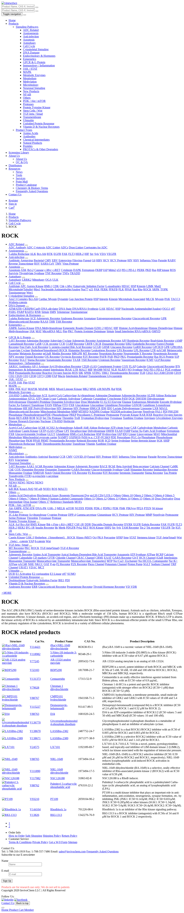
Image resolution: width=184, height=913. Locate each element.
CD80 (47, 376)
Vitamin (90, 443)
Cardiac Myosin (48, 299)
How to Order (17, 835)
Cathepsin (86, 398)
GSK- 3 (51, 508)
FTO (65, 405)
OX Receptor (52, 356)
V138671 (35, 738)
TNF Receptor (53, 273)
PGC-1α (136, 437)
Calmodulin (25, 557)
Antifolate (14, 286)
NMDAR (38, 472)
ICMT (150, 359)
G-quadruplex (113, 286)
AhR (86, 427)
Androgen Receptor (72, 318)
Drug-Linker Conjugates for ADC (88, 247)
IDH (103, 408)
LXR (155, 408)
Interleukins (57, 369)
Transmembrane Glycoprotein (105, 376)
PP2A (140, 508)
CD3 (25, 376)
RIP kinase (163, 270)
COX (125, 366)
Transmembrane (32, 117)
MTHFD (83, 411)
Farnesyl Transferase (32, 405)
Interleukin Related (77, 376)
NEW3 (39, 482)
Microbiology (30, 84)
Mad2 (157, 286)
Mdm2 (112, 270)
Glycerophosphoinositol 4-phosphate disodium (63, 722)
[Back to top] (2, 907)
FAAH (119, 430)
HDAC (126, 286)
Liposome (146, 408)
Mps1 (37, 289)
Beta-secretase (141, 466)
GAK (102, 308)
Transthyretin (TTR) (20, 476)
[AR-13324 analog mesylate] (15, 662)
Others (27, 97)
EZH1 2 (99, 328)
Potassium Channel (116, 564)
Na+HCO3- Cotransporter (153, 560)
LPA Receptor (125, 350)
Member (29, 909)
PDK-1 (98, 508)
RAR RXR (145, 414)
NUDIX (79, 508)
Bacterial (39, 260)
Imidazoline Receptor (166, 469)
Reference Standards (62, 501)
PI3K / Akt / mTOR (34, 100)
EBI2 (129, 343)
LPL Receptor (142, 350)
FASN (48, 405)
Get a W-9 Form (58, 842)
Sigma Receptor (36, 359)
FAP (54, 376)
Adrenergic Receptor (48, 318)
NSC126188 (57, 778)
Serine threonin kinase (143, 440)
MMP (74, 411)
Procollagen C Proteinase (91, 414)
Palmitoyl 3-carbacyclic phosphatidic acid (63, 785)
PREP (72, 414)
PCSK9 (105, 437)
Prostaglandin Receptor (140, 356)
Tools (19, 175)
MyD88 (97, 369)
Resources (14, 168)
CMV (48, 260)
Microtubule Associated (131, 299)
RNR (38, 311)
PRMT (45, 440)
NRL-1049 (56, 759)
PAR (110, 356)
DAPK (77, 270)
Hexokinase (15, 408)
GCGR (97, 347)
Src (92, 253)
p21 (91, 289)
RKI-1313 (56, 814)
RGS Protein (166, 356)
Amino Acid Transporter (47, 554)
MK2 (86, 388)
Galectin (141, 366)
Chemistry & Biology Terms (32, 188)
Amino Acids (30, 133)
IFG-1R (30, 527)
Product (14, 909)
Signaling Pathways (27, 26)
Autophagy (29, 42)
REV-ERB (22, 418)
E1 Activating (23, 573)
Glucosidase (97, 405)
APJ (124, 340)
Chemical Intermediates (36, 139)
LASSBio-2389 (59, 738)
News (19, 171)
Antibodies (29, 136)
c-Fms (54, 524)
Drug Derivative (164, 498)
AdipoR (78, 427)
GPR (164, 318)
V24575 (34, 747)
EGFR (57, 253)
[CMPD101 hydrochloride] (15, 699)
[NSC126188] (10, 778)
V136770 (35, 722)
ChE (11, 469)
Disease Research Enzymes (24, 421)
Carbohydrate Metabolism (152, 427)
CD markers (40, 557)
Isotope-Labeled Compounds (66, 498)
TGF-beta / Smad (33, 113)
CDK (56, 286)
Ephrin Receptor (151, 524)
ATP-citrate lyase (120, 427)
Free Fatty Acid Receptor (34, 347)
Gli (93, 260)
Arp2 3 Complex (18, 299)
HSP (133, 286)
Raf (113, 388)
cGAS (93, 366)
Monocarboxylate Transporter (53, 560)
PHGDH (173, 411)
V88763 (34, 713)
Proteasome (112, 414)
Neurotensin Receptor (165, 353)
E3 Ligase (55, 573)
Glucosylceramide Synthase (31, 434)
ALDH (151, 395)
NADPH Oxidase (99, 411)
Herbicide (69, 421)
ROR (32, 418)
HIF (86, 253)
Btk (48, 524)
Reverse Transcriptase (21, 263)
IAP (105, 270)
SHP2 (107, 527)
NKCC (39, 564)
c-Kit (62, 524)
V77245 (34, 661)
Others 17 (44, 501)
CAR (133, 427)
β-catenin (40, 541)
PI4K (122, 508)
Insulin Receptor (44, 527)
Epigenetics (29, 59)
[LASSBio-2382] (12, 731)
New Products (31, 91)
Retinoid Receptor (87, 440)
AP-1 (35, 366)
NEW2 (30, 482)
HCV (106, 260)
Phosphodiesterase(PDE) (37, 414)
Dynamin (63, 299)
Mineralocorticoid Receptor (24, 321)
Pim (65, 331)
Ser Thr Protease (52, 418)
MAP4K (43, 388)
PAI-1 (158, 411)
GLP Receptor (162, 359)
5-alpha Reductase (19, 253)
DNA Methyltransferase (48, 328)
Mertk (62, 527)
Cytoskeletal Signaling (36, 49)
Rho (140, 289)
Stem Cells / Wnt (32, 110)
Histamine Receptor (79, 350)
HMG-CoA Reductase (82, 434)
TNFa (65, 273)
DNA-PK (41, 508)
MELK (61, 508)
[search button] (36, 7)
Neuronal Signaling (34, 88)
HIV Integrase (65, 408)
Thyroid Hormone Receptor (109, 586)
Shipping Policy (52, 835)
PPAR (128, 289)
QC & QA (22, 162)
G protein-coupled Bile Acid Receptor (70, 347)
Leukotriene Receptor (103, 350)
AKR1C (13, 366)
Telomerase (63, 311)
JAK (32, 331)
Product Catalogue (26, 184)
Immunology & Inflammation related (29, 369)
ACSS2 (50, 427)
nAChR (22, 564)
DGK (131, 398)
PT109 (54, 799)
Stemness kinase (146, 537)
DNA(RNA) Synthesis (85, 308)
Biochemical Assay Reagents (53, 495)
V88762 (34, 785)
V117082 (35, 778)
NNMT (13, 450)
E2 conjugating (40, 573)
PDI (165, 411)
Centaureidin (57, 678)
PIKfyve (131, 508)
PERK (141, 270)
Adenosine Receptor (38, 340)
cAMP (178, 340)
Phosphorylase (17, 440)
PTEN (147, 508)
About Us (14, 155)
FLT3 (71, 253)
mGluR (47, 353)
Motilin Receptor (61, 353)
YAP (31, 541)
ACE (33, 318)
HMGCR (95, 408)
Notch (48, 472)
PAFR (103, 356)
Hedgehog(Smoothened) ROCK (49, 350)
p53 (119, 270)
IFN (177, 366)
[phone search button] (36, 11)
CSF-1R (79, 524)
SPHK (87, 372)
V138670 (35, 731)
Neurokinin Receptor (111, 353)
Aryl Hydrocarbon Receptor (65, 366)
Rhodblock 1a (58, 809)
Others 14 (124, 498)
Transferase (78, 443)
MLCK (150, 299)
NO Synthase (135, 369)
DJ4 (52, 713)
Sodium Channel (160, 564)
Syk (96, 253)
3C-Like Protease (18, 514)
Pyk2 (79, 527)
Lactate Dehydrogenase (126, 408)
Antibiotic (14, 260)
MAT (39, 331)
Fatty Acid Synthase (154, 430)
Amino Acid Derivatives (22, 495)
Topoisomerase (17, 292)
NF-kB (27, 94)
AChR (41, 427)
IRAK (68, 369)
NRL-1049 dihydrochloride (59, 771)
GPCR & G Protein (34, 62)
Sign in (13, 203)
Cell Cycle (29, 46)
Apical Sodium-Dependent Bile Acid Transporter (89, 554)
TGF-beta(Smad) (49, 548)
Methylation (30, 81)
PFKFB (113, 289)
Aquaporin (123, 554)
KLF (24, 388)
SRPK (156, 289)
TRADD (75, 273)
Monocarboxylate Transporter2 (88, 560)
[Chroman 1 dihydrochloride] (15, 689)
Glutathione (62, 434)
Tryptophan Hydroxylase (95, 418)
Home (12, 20)
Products (14, 23)
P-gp (53, 564)
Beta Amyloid (124, 466)
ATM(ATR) (15, 308)
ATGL (31, 398)
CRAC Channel (85, 557)
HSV (136, 260)
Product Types (24, 129)
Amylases (149, 418)
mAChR (161, 350)
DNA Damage (31, 52)
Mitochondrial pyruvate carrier (40, 437)
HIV (130, 260)
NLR (114, 369)
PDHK (89, 508)
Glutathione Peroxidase (118, 405)
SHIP (166, 440)
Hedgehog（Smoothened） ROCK (55, 537)
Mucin (61, 376)
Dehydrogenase (96, 430)
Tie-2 (143, 527)
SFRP (119, 537)
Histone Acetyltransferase (133, 328)
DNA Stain (65, 308)
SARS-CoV (47, 263)
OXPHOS (75, 437)
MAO (156, 434)
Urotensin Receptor (109, 359)
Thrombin (67, 418)
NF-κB (38, 488)
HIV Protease (81, 408)
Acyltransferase (86, 395)
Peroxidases (123, 437)
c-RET (56, 270)
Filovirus (77, 260)
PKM (29, 440)
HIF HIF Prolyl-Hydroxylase (39, 408)
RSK (119, 388)
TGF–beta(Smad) (166, 537)
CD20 (18, 376)
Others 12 (101, 498)
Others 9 (45, 498)
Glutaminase (104, 514)
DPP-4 (72, 514)
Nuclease (45, 421)
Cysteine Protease (57, 514)
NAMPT (63, 437)
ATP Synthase (138, 554)
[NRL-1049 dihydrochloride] (15, 772)
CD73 (40, 376)
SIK (81, 372)
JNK (18, 388)
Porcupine (109, 537)
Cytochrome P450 (117, 398)
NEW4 (13, 482)
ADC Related (31, 30)
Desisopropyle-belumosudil (59, 707)
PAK (97, 289)
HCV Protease (118, 260)
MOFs (78, 501)
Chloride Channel (66, 557)
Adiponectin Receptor (133, 395)
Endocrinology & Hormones (39, 55)
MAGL (163, 408)
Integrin (103, 299)
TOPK (164, 289)
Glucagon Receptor (121, 347)
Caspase (39, 270)
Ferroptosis (88, 270)
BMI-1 (48, 286)
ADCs (64, 247)
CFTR (51, 557)
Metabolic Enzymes (34, 75)
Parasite (162, 260)
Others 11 (89, 498)
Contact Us (15, 194)
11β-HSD (14, 395)
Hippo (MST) (84, 537)
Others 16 (148, 498)
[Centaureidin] (10, 678)
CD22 (149, 372)
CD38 (32, 376)
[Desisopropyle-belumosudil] (15, 708)
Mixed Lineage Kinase (69, 388)
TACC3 (175, 299)
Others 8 (34, 498)
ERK (12, 388)
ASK (24, 270)
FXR (71, 405)
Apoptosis (28, 39)
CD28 (85, 366)
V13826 (34, 814)
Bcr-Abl (41, 253)
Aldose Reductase (166, 395)
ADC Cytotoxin (36, 247)
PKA (100, 537)
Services (20, 178)
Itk (56, 527)
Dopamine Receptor (113, 343)
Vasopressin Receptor (133, 359)
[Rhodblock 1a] (11, 809)
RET (86, 527)
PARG (12, 311)
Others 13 (113, 498)
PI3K (115, 508)
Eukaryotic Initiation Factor (88, 286)
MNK (92, 388)
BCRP (159, 554)
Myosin (159, 299)
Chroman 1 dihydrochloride (59, 687)
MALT (83, 369)
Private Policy (40, 842)
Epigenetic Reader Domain (78, 328)
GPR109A (176, 347)
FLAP (132, 366)
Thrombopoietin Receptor (124, 372)
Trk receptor (153, 527)
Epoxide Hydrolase (171, 401)
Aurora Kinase (35, 286)
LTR (153, 350)
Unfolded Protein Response (38, 123)
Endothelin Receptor (144, 343)
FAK (65, 253)
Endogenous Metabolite (145, 401)
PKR (11, 372)
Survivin (13, 273)
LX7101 (55, 747)
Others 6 (13, 498)
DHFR (110, 430)
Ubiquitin (28, 120)
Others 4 (159, 495)
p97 (173, 308)
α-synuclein (38, 476)
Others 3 (149, 495)
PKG (123, 356)
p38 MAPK (104, 388)
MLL (59, 331)
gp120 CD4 (97, 495)
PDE (113, 437)
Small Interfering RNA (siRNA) (133, 331)
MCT (41, 567)
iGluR (159, 557)
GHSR (106, 347)
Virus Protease (70, 263)
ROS (173, 270)
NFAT (106, 369)
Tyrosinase (116, 418)
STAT (31, 382)
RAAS (44, 321)
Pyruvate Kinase (129, 414)
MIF (90, 369)
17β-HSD (57, 421)
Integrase (142, 456)
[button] (26, 245)
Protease (56, 517)
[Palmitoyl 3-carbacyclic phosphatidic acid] (15, 788)
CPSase (58, 430)
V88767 (34, 697)
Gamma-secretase (86, 514)
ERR (35, 586)
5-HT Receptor (17, 340)
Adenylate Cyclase (61, 340)
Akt (11, 508)
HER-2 (79, 253)
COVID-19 (80, 456)
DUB (12, 573)
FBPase (57, 405)
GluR (126, 469)
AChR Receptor (44, 466)
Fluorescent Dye (80, 495)
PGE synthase (173, 369)
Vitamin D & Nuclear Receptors (41, 126)
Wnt (48, 541)
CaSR (38, 343)
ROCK (147, 289)
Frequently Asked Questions (32, 191)
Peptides (28, 146)
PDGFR (71, 527)
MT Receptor (90, 353)
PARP (20, 311)
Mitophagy (38, 279)
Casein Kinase (30, 430)
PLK (121, 289)
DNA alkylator (49, 308)
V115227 (35, 706)
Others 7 (24, 498)
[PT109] (7, 799)
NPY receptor (16, 356)
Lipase (132, 434)
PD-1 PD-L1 (129, 270)
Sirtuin (45, 311)
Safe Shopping (33, 835)
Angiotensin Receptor (108, 340)
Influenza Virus (148, 260)
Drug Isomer (30, 501)
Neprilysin (149, 411)
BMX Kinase (38, 524)
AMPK (13, 328)
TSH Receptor (64, 321)
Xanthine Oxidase (133, 418)
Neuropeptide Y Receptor (137, 353)
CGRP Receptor (75, 343)
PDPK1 (107, 508)
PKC (71, 331)
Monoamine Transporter (22, 560)
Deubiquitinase (17, 580)
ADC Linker (53, 247)
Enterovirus (65, 260)
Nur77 (84, 289)
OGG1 (166, 308)
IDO (109, 408)
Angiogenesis (30, 33)
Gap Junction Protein (81, 299)
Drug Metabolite (90, 401)
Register (13, 200)
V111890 (35, 771)
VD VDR (131, 586)
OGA (48, 279)
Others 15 (136, 498)
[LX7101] (8, 747)
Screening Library (19, 152)
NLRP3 (122, 369)
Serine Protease (17, 517)
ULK (55, 279)
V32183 (34, 670)
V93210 (34, 799)
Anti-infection (31, 36)
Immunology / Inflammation (39, 65)
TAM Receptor (130, 527)
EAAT (108, 557)
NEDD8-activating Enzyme (126, 411)
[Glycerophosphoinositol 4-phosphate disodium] (15, 725)
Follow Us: (7, 896)
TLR (142, 372)
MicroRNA (48, 331)
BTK (50, 253)
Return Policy (69, 835)
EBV (55, 260)
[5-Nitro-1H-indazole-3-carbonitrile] (15, 655)
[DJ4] (6, 713)
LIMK (150, 286)
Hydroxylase (109, 434)
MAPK (27, 71)
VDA (103, 253)
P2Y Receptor (91, 356)
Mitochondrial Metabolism (55, 411)
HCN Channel (147, 557)
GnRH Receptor (142, 347)
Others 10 (127, 495)
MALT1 (63, 488)
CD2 (12, 376)
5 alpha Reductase (30, 395)
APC (23, 286)
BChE (112, 466)
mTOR (70, 508)
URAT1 (23, 567)
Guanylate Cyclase (19, 350)
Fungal (87, 260)
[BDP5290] (9, 670)
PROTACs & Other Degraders (40, 149)
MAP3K (33, 388)
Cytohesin (66, 270)
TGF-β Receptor (69, 548)
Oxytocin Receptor (71, 356)
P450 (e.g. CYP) (90, 437)
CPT (66, 430)
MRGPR (77, 353)
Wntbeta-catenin (18, 302)
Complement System (109, 366)
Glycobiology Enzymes (169, 418)
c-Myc (48, 270)
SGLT (23, 359)
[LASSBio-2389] (12, 738)
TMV (58, 263)
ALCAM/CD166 (163, 372)
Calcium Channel (159, 466)
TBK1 (105, 372)
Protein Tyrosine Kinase (36, 107)
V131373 (35, 678)
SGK (160, 440)
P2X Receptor (79, 564)
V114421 (35, 646)
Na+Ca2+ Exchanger (125, 560)
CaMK (174, 466)
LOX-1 (108, 495)
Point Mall (22, 181)
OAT (46, 564)
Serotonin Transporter (131, 472)
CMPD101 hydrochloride (58, 698)
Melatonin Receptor (31, 353)
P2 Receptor (95, 472)
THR (52, 321)
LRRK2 (26, 279)
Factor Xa (14, 405)
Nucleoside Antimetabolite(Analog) (141, 308)
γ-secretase (52, 476)
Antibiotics (25, 366)
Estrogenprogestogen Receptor (114, 318)
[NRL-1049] (9, 759)
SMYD (156, 331)
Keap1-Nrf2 (26, 488)
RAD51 (29, 311)
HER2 (21, 527)
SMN (53, 311)
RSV (37, 263)
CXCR (97, 343)
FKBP (98, 270)
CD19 (177, 372)
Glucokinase (82, 405)
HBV (99, 260)
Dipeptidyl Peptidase (39, 401)
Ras (154, 270)
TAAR (76, 359)
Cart (12, 207)
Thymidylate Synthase (31, 273)
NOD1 (47, 488)
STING (96, 372)
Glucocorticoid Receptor (146, 318)
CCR (62, 343)
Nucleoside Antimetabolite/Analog (60, 289)
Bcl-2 (30, 270)
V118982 (35, 654)
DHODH (141, 398)
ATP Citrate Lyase (46, 398)
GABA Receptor (81, 469)
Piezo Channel (96, 564)
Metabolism (29, 78)
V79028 (34, 687)
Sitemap (72, 842)
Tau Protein (170, 472)
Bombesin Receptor (138, 340)
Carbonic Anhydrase (68, 398)
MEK (52, 388)
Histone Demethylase (161, 328)
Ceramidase (99, 398)
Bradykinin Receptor (162, 340)
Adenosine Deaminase (108, 395)
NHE (31, 564)
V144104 (35, 809)
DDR (88, 524)
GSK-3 (30, 537)
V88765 (34, 759)
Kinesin (141, 286)
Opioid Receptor (34, 356)
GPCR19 (158, 347)
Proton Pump (135, 564)
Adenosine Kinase (64, 466)
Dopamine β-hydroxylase (65, 401)
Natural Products (32, 142)
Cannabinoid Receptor (21, 343)
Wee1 (29, 292)
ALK (33, 253)
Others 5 (169, 495)
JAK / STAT (30, 68)
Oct (95, 537)
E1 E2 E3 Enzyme (110, 401)
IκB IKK (14, 488)
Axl (17, 524)
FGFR (171, 524)
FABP (126, 430)
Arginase (43, 366)
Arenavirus (26, 260)
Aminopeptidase (18, 398)
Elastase (126, 401)
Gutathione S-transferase (156, 405)
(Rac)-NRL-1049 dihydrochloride (60, 647)
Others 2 (138, 495)
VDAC (33, 567)
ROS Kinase (96, 527)
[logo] (9, 2)
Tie (173, 527)
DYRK (128, 524)
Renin (12, 418)
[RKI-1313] (9, 814)
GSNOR (137, 405)
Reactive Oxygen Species (56, 372)
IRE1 (61, 580)
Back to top (22, 903)
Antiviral (43, 456)
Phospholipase (60, 414)
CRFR (89, 343)
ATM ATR (28, 508)
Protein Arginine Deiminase (90, 331)
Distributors (15, 165)
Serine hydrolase (120, 440)
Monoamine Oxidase (20, 472)
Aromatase (90, 318)
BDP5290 (56, 670)
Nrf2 (146, 369)
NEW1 (21, 482)
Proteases (28, 104)
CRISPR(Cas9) (31, 308)
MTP (109, 560)
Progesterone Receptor (80, 586)
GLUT (51, 434)
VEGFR (111, 253)
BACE (104, 466)
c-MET (69, 524)
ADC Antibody (17, 247)
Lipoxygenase (145, 434)
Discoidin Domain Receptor (107, 524)
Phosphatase (16, 414)
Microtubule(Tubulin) (21, 289)
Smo (126, 537)
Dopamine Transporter (58, 469)
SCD (39, 418)
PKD (148, 270)
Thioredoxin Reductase (22, 443)
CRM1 (99, 557)
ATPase (150, 554)
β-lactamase (21, 459)
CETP (42, 430)
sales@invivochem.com (72, 851)
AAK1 (30, 466)
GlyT (135, 557)
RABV (172, 260)
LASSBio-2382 (59, 731)
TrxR (77, 418)
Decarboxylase (78, 430)
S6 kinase (157, 508)
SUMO (71, 573)
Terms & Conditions (20, 842)
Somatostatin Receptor (59, 359)
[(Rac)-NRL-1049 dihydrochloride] (15, 648)
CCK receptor (50, 343)
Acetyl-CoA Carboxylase (62, 395)
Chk (62, 286)
